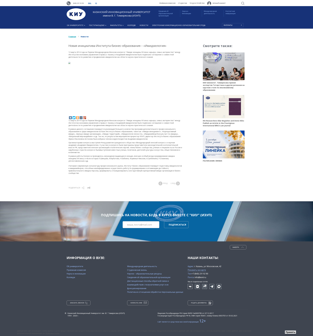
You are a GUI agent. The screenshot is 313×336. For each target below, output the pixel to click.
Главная (72, 36)
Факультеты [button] (116, 25)
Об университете (75, 266)
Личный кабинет (219, 3)
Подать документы (199, 303)
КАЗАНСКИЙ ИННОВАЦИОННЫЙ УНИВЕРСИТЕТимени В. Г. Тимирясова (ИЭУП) (121, 13)
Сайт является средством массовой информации (181, 322)
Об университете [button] (75, 25)
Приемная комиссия (76, 270)
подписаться (177, 224)
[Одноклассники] (77, 117)
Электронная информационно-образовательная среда (178, 25)
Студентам (182, 3)
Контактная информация (230, 12)
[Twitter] (74, 117)
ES (96, 3)
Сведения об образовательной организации (165, 13)
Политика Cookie (52, 333)
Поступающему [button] (97, 25)
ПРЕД (165, 183)
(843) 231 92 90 (78, 3)
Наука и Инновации (186, 12)
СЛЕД (173, 183)
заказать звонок (77, 303)
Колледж (131, 25)
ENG (89, 3)
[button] (83, 188)
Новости (144, 25)
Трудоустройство (197, 3)
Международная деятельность (210, 12)
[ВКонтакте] (70, 117)
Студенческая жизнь (137, 270)
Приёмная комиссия (167, 3)
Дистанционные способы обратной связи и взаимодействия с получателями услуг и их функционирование (148, 285)
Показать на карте (197, 270)
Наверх (236, 247)
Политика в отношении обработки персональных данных (155, 292)
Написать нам (136, 303)
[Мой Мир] (81, 117)
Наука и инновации (76, 273)
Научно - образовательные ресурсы (144, 273)
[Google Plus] (84, 117)
